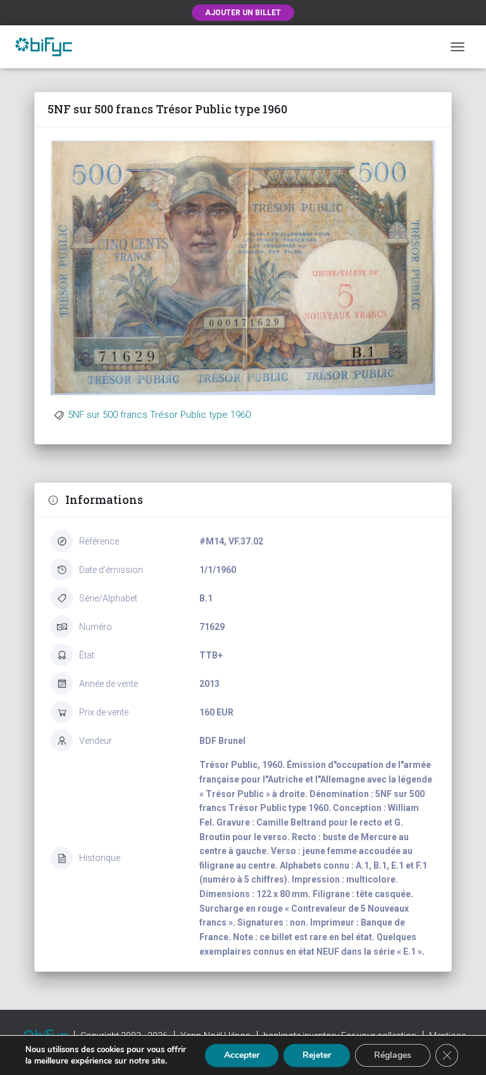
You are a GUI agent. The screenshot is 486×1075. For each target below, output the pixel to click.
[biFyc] (48, 46)
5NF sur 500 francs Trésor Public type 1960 (159, 414)
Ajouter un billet (243, 12)
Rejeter (316, 1055)
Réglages (392, 1055)
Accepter (241, 1055)
